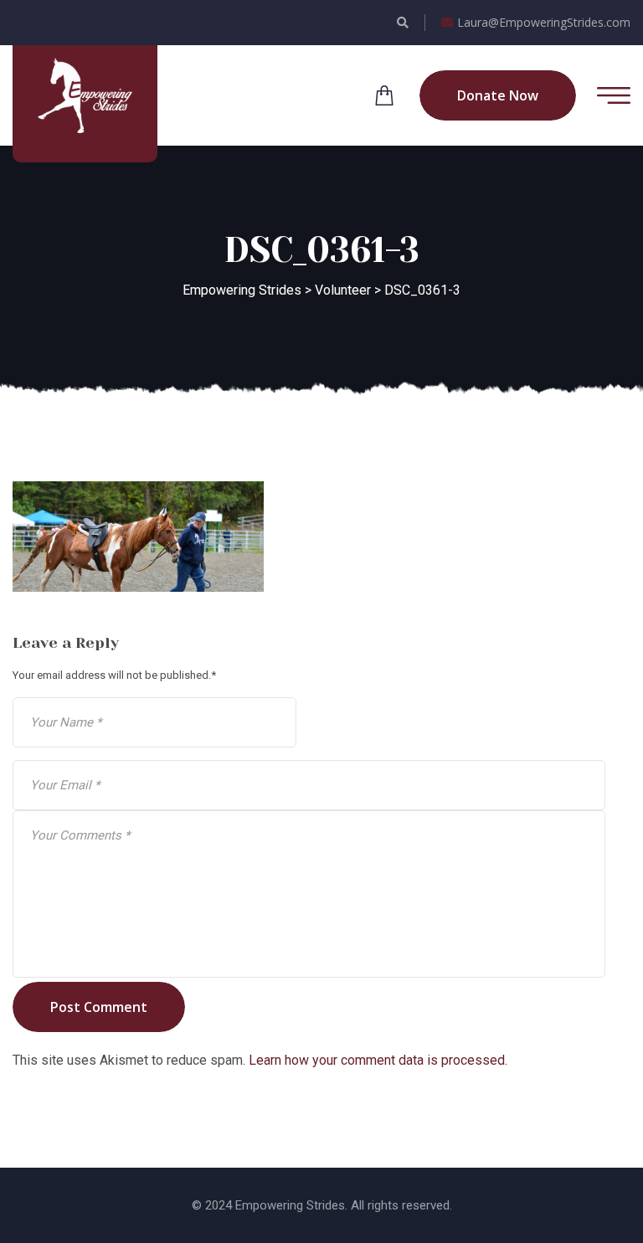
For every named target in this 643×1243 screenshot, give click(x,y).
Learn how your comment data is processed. (378, 1060)
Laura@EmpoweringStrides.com (543, 22)
